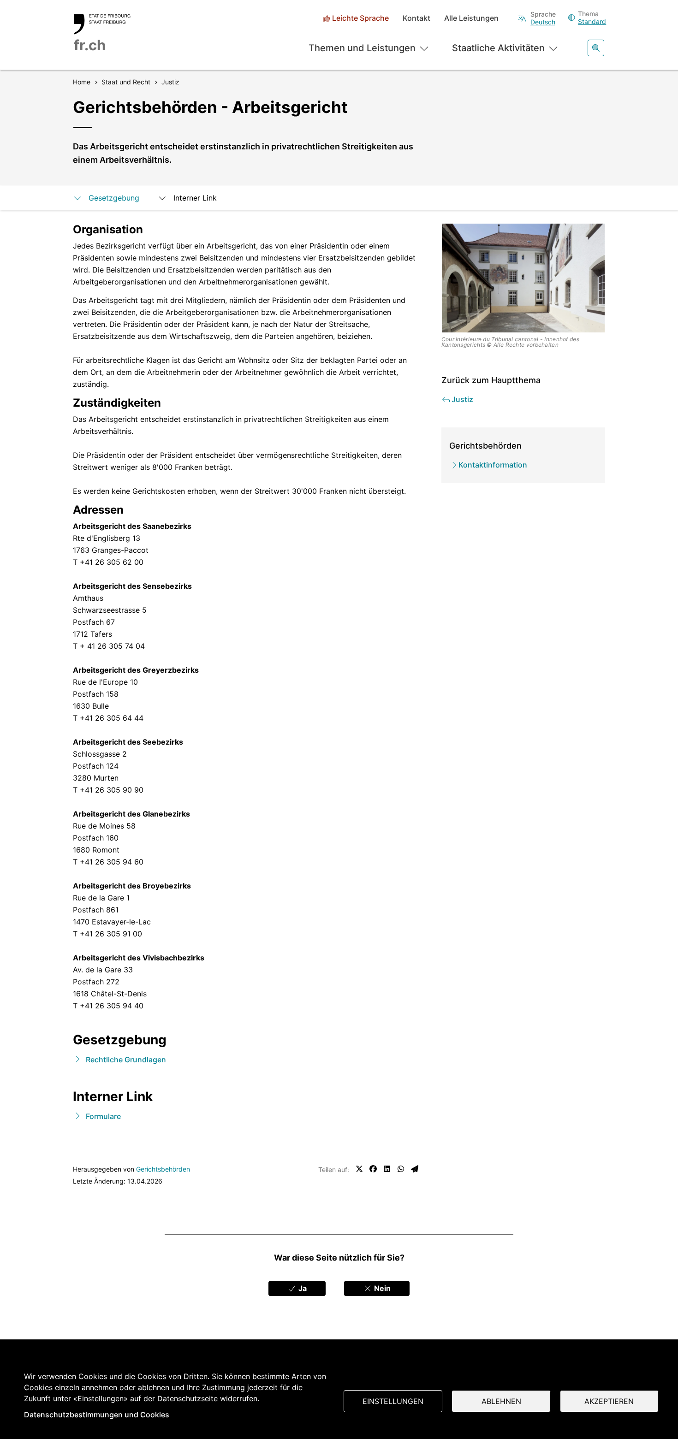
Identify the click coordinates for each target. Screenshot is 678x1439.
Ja (302, 1288)
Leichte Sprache (360, 18)
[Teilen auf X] (359, 1169)
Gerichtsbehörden (163, 1169)
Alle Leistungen (471, 18)
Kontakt (416, 18)
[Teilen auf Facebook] (373, 1169)
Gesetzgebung (114, 197)
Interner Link (195, 197)
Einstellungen (393, 1401)
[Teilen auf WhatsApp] (400, 1169)
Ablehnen (501, 1401)
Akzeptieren (609, 1401)
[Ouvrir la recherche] (596, 48)
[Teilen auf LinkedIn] (387, 1169)
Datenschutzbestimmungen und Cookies (96, 1414)
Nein (381, 1288)
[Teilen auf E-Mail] (414, 1169)
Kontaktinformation (492, 464)
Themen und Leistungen (362, 47)
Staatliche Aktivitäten (498, 47)
